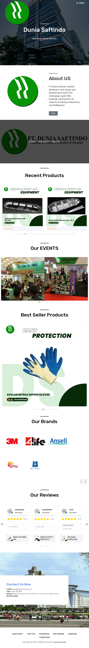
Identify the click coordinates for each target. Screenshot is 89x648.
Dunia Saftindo (60, 642)
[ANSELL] (58, 441)
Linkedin (72, 634)
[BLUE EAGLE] (35, 464)
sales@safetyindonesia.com (22, 589)
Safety (32, 141)
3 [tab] (44, 546)
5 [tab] (51, 546)
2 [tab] (41, 546)
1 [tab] (38, 546)
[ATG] (12, 464)
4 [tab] (48, 546)
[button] (3, 278)
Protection (43, 141)
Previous (2, 524)
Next (87, 524)
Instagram (58, 634)
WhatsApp (17, 634)
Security (56, 141)
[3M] (12, 441)
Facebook (44, 634)
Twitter (31, 634)
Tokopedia (44, 637)
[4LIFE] (35, 441)
